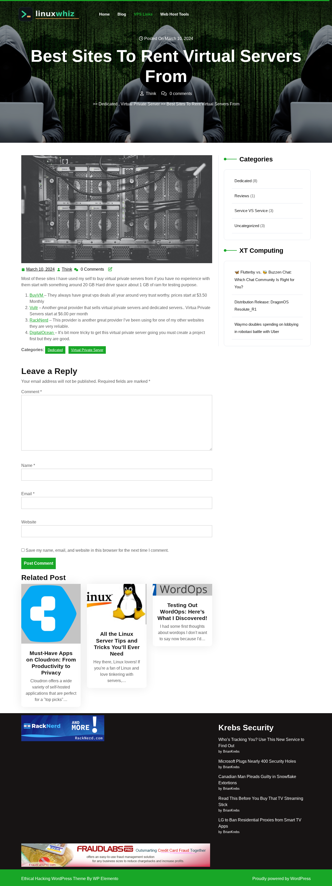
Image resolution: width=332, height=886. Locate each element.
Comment (31, 392)
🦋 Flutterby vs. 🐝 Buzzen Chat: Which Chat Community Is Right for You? (264, 279)
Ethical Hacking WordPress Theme (54, 878)
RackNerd (39, 320)
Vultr (34, 307)
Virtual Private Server (140, 104)
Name (28, 465)
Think (67, 269)
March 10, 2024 (40, 270)
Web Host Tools (174, 14)
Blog (121, 14)
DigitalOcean (42, 332)
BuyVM (37, 295)
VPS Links (143, 14)
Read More (49, 613)
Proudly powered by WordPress (281, 878)
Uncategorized (246, 225)
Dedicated (108, 104)
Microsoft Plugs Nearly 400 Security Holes (257, 761)
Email (27, 494)
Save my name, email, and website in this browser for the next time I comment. (97, 550)
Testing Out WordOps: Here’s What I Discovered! (182, 611)
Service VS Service (251, 210)
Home (104, 14)
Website (28, 522)
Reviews (241, 196)
